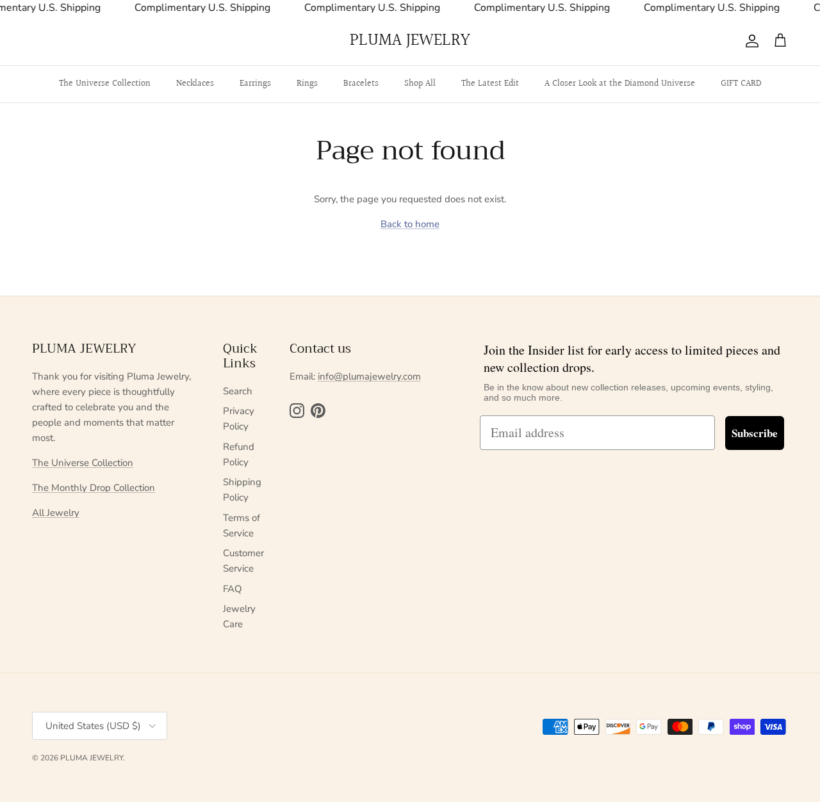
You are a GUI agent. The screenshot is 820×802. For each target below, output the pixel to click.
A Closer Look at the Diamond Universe (620, 84)
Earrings (255, 84)
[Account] (749, 41)
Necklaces (195, 84)
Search (237, 391)
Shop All (420, 84)
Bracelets (361, 84)
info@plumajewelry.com (369, 376)
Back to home (410, 224)
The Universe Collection (105, 84)
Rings (307, 84)
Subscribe (755, 433)
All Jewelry (55, 512)
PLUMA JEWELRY (91, 758)
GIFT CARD (741, 84)
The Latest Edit (490, 84)
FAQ (232, 588)
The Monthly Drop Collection (93, 487)
